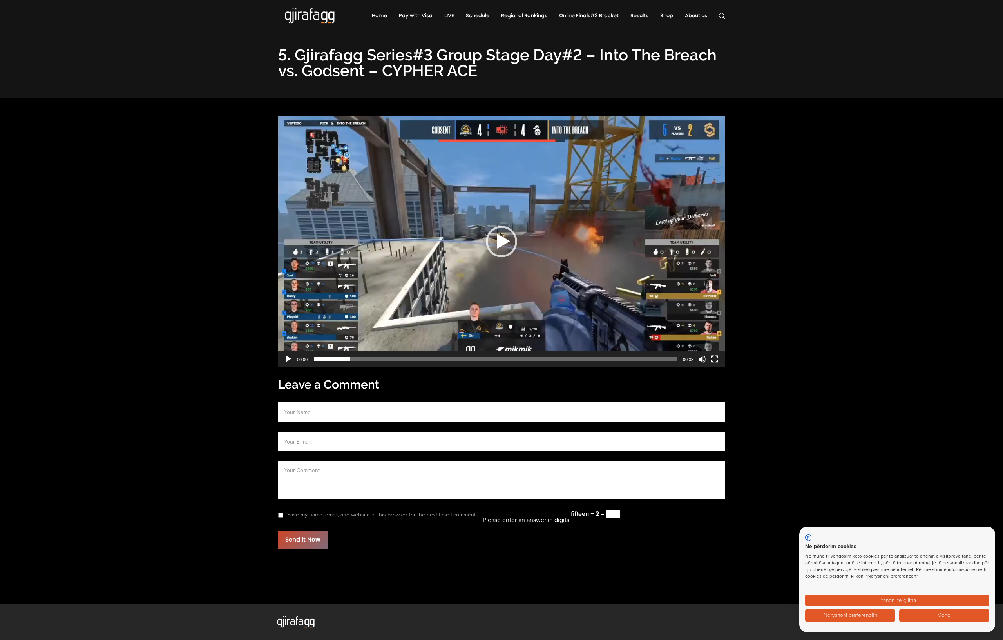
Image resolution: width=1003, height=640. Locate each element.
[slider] (495, 359)
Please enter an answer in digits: (527, 520)
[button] (501, 241)
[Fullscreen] (715, 359)
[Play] (288, 359)
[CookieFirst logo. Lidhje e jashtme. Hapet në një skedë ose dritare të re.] (808, 537)
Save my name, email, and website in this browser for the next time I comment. (382, 514)
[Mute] (702, 359)
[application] (501, 241)
